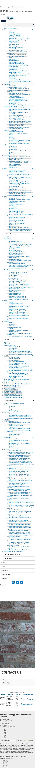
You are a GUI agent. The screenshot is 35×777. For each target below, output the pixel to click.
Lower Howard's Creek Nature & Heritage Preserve (19, 507)
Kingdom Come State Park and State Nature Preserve (20, 503)
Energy (6, 339)
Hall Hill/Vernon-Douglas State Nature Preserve (19, 547)
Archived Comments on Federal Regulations (17, 52)
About (11, 11)
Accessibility (6, 767)
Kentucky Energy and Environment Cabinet (12, 7)
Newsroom (4, 570)
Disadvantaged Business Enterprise (19, 143)
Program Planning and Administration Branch (19, 175)
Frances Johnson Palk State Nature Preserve (18, 487)
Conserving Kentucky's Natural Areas (19, 422)
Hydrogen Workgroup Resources (13, 392)
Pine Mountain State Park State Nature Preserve (19, 522)
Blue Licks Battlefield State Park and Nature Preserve (20, 464)
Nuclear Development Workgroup (13, 395)
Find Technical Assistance (11, 381)
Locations (6, 449)
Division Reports (14, 83)
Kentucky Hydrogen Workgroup (12, 391)
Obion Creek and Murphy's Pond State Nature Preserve (19, 518)
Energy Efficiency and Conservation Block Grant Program (20, 371)
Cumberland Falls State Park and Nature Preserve (19, 476)
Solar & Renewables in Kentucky (18, 133)
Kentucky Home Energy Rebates (13, 397)
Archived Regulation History (17, 56)
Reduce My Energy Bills (10, 378)
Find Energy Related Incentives (12, 387)
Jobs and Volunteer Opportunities (18, 440)
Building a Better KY (11, 558)
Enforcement (7, 590)
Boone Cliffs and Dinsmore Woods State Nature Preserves (19, 467)
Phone (18, 694)
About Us (6, 382)
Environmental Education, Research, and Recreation (19, 430)
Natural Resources (10, 234)
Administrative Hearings (12, 554)
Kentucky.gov (9, 758)
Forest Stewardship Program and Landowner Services (17, 277)
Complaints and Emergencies (17, 154)
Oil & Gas (6, 321)
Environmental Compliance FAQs (18, 112)
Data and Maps (8, 344)
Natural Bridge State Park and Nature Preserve (18, 513)
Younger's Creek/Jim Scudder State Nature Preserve (20, 495)
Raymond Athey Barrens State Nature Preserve (19, 528)
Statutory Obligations (15, 411)
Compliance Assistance (9, 589)
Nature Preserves (10, 400)
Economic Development (10, 599)
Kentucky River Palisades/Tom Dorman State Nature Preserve (19, 544)
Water (5, 196)
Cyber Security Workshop (16, 376)
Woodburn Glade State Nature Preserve (20, 550)
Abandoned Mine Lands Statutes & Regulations (18, 316)
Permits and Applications (16, 448)
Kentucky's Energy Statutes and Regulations (16, 379)
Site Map (5, 761)
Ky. (1, 0)
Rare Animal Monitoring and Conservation (21, 418)
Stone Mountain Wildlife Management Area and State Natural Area (20, 535)
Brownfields (6, 595)
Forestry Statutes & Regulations (18, 299)
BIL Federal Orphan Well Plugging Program (21, 336)
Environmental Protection (13, 25)
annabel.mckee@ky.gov (27, 704)
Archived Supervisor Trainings (17, 268)
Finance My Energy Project (11, 385)
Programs (6, 355)
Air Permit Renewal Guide (16, 128)
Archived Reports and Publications (13, 551)
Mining (5, 300)
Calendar (21, 11)
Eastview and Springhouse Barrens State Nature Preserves (19, 481)
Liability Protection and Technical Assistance (17, 90)
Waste (5, 168)
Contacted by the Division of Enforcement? (16, 151)
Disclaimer (6, 765)
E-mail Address (28, 694)
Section (10, 694)
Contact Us (3, 725)
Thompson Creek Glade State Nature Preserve (18, 540)
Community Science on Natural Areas (19, 443)
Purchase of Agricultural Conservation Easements (19, 261)
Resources (7, 155)
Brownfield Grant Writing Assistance (19, 105)
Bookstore (7, 419)
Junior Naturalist (14, 436)
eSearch (5, 598)
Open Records (28, 11)
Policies (5, 762)
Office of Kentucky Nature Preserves (14, 403)
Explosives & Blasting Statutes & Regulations (17, 319)
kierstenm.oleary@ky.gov (27, 699)
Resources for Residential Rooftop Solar (20, 354)
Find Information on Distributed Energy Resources (18, 384)
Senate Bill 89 (13, 167)
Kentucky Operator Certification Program (20, 109)
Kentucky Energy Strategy (11, 389)
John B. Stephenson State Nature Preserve (17, 498)
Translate (30, 740)
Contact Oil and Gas (15, 327)
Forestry (6, 269)
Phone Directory (4, 723)
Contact (2, 14)
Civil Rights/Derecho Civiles (7, 726)
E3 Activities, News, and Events (13, 394)
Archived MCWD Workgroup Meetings (19, 230)
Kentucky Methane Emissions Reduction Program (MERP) (19, 333)
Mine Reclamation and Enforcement (19, 306)
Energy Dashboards (9, 388)
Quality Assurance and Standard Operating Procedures (20, 215)
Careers (16, 11)
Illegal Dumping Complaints (17, 195)
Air (4, 29)
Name (3, 694)
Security (5, 764)
